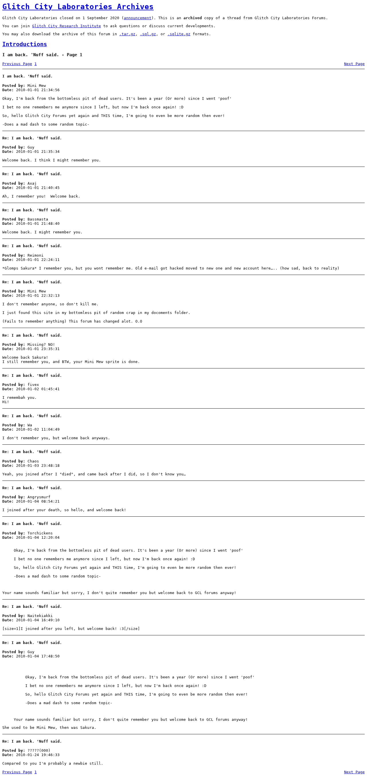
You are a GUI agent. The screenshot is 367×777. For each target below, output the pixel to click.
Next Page (354, 64)
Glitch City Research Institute (66, 26)
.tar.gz (127, 34)
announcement (137, 18)
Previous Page (17, 64)
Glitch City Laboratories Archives (78, 6)
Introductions (24, 44)
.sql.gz (148, 34)
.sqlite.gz (178, 34)
